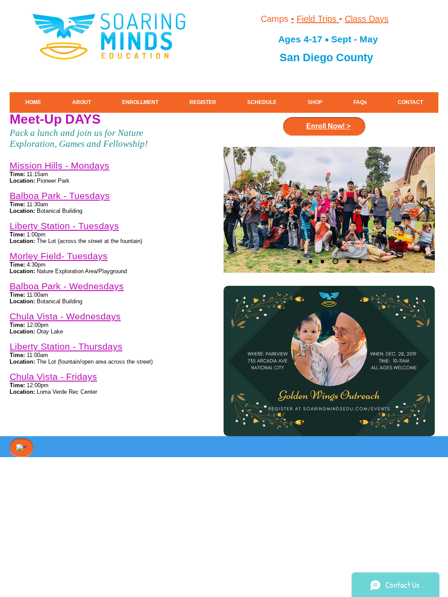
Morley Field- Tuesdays (59, 256)
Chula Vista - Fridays (53, 376)
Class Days (366, 19)
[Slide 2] (310, 261)
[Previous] (237, 210)
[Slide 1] (299, 261)
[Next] (420, 210)
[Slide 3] (322, 261)
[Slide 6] (360, 261)
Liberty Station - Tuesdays (64, 226)
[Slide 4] (335, 261)
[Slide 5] (348, 261)
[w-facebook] (21, 449)
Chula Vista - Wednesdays (65, 316)
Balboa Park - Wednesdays (67, 286)
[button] (261, 102)
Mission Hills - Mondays (59, 165)
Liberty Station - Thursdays (66, 346)
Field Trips (316, 19)
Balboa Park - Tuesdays (60, 196)
